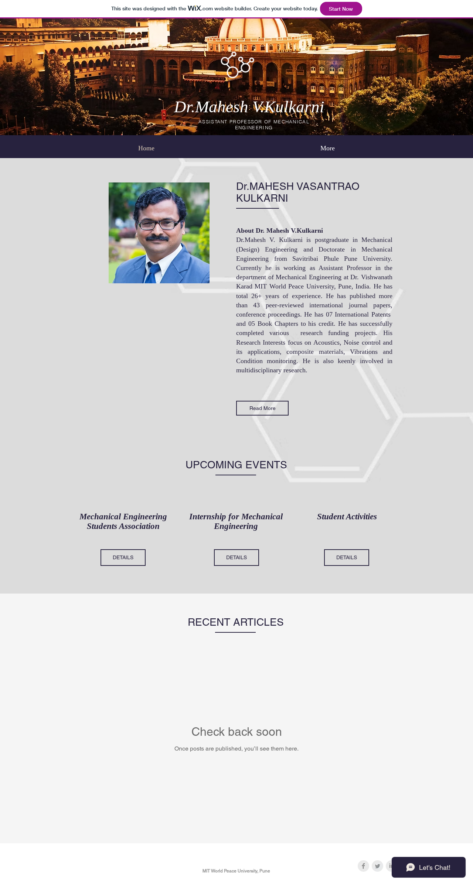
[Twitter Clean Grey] (377, 866)
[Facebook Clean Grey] (363, 866)
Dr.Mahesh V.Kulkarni (249, 107)
